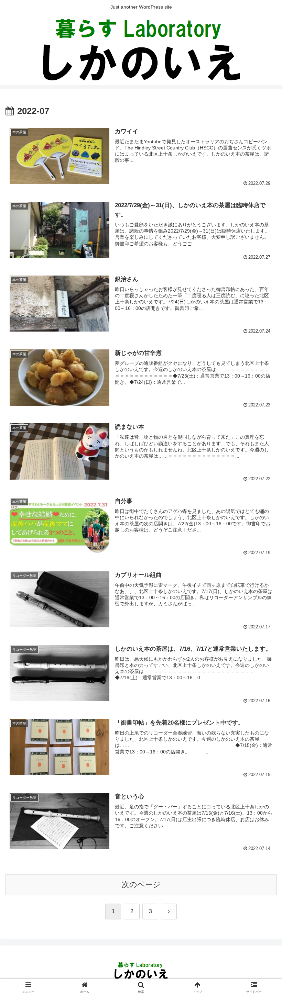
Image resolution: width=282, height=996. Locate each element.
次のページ (141, 884)
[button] (261, 906)
